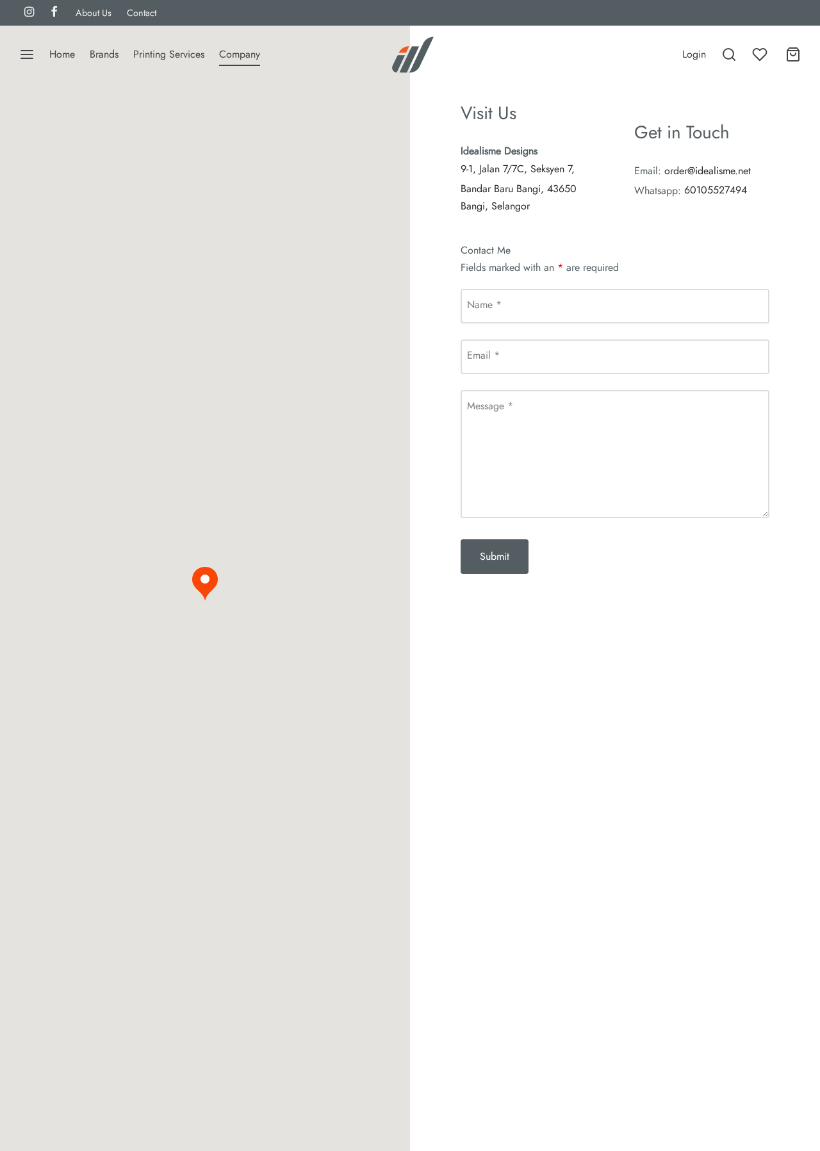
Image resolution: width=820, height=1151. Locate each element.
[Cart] (793, 54)
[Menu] (27, 54)
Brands (104, 54)
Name (484, 304)
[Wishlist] (761, 54)
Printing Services (168, 54)
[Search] (729, 54)
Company (239, 54)
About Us (93, 12)
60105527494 (715, 190)
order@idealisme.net (707, 170)
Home (62, 54)
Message (490, 405)
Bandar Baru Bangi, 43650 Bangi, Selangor (519, 197)
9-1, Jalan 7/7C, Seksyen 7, (518, 168)
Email (483, 355)
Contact (141, 12)
